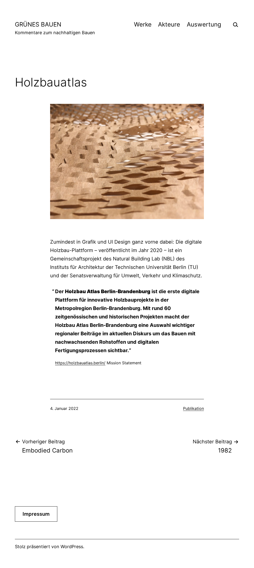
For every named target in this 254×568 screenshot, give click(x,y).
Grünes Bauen (38, 24)
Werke (143, 24)
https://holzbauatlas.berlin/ (80, 362)
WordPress (72, 546)
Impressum (36, 514)
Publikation (193, 408)
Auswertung (204, 24)
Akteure (169, 24)
